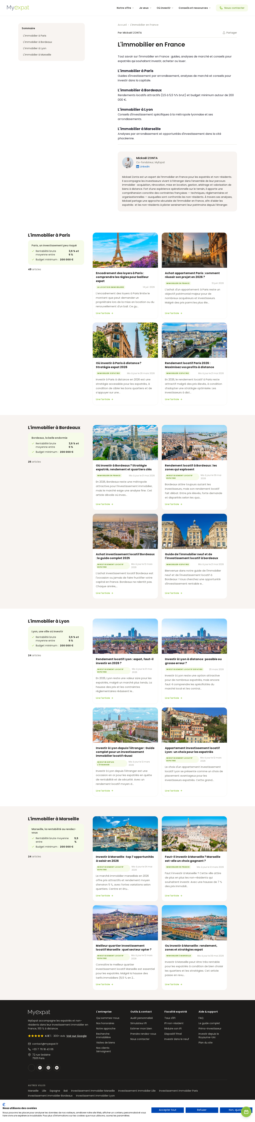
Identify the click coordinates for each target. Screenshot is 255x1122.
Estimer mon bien (141, 1028)
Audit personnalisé (141, 1018)
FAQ (201, 1018)
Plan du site (206, 1042)
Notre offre (124, 8)
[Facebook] (39, 1067)
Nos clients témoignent (103, 1049)
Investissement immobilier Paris (178, 1090)
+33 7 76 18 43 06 (42, 1049)
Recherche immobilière (103, 1035)
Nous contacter (234, 8)
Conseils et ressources (193, 8)
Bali (66, 1090)
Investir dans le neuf (176, 1039)
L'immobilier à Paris (34, 35)
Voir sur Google (76, 1036)
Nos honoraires (105, 1023)
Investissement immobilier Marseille (93, 1090)
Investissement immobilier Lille (137, 1090)
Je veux (144, 8)
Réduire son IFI (173, 1028)
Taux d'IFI (169, 1018)
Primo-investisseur (210, 1028)
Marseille (33, 1090)
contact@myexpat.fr (45, 1044)
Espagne (55, 1090)
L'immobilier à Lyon (34, 48)
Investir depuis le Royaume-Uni (209, 1035)
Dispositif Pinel (173, 1034)
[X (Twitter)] (31, 1067)
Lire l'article (103, 313)
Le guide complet (209, 1023)
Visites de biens (105, 1042)
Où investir (164, 8)
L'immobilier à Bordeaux (37, 42)
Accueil (122, 25)
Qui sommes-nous (107, 1018)
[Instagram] (48, 1067)
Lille (44, 1090)
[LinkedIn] (56, 1067)
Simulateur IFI (138, 1023)
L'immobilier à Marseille (37, 54)
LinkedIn (145, 166)
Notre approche (105, 1028)
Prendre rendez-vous (143, 1034)
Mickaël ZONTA (147, 158)
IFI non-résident (173, 1023)
